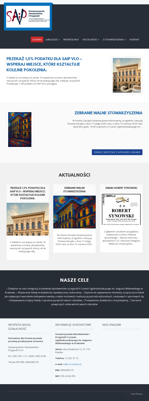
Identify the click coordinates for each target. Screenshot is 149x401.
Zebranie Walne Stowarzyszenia (108, 113)
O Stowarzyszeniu (113, 39)
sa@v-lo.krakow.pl (72, 364)
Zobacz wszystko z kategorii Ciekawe (117, 152)
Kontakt (134, 39)
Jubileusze (52, 39)
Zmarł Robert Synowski (121, 188)
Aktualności (90, 39)
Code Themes (136, 394)
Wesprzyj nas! (71, 39)
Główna (37, 39)
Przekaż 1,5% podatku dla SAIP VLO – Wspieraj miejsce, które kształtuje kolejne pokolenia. (44, 65)
